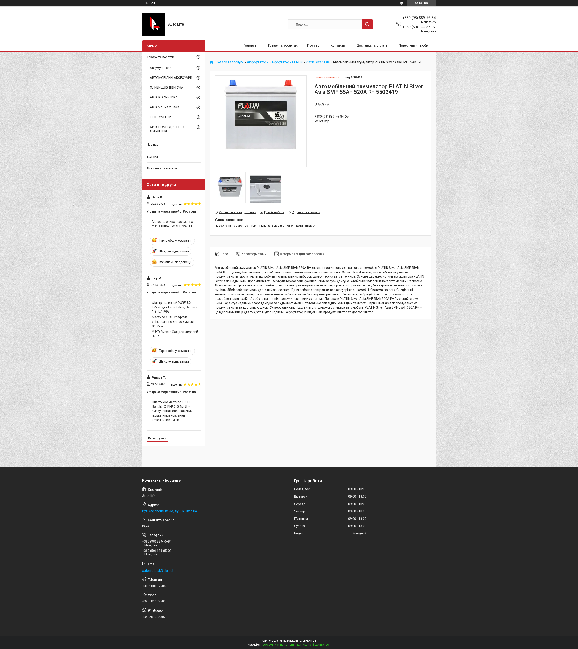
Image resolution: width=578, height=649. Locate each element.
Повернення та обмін (415, 45)
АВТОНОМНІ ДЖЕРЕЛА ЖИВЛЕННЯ (167, 129)
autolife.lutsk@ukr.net (157, 570)
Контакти (338, 45)
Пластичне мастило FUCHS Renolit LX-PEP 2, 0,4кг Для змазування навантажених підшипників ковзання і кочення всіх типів (172, 411)
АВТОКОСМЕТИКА (164, 97)
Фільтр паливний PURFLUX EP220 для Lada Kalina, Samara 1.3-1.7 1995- (174, 307)
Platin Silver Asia (318, 62)
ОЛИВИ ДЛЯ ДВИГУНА (166, 87)
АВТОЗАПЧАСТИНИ (164, 107)
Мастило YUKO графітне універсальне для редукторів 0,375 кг (174, 321)
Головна (249, 45)
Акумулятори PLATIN (287, 62)
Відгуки (152, 156)
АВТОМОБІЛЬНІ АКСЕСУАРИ (171, 78)
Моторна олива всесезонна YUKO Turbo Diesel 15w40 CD (172, 224)
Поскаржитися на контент (277, 644)
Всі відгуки (156, 438)
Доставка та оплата (371, 45)
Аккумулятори (257, 62)
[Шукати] (367, 24)
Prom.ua (310, 640)
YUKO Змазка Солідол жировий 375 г (175, 334)
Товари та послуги (282, 45)
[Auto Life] (153, 24)
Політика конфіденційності (313, 644)
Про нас (313, 45)
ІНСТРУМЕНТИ (160, 117)
